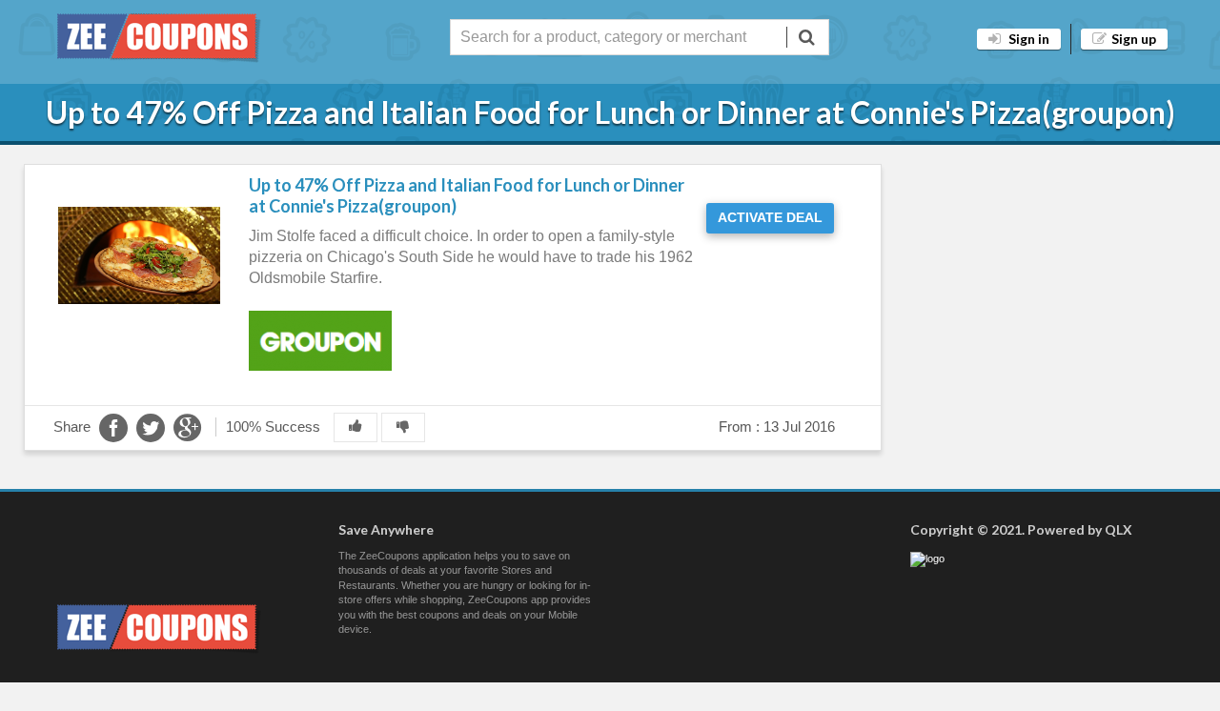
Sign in (1027, 38)
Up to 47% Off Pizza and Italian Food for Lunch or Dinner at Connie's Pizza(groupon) (466, 195)
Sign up (1133, 38)
